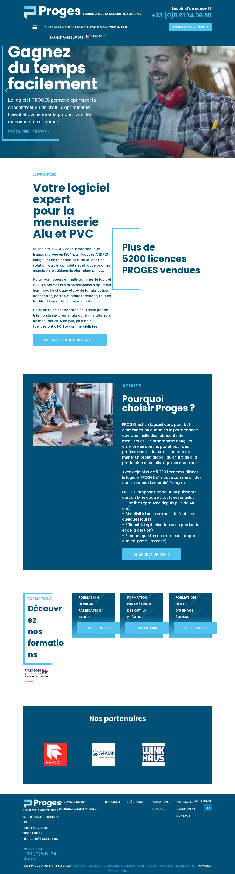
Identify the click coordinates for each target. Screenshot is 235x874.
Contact (183, 816)
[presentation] (38, 754)
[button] (7, 90)
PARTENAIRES (184, 802)
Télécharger (118, 27)
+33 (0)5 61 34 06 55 (181, 15)
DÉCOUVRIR (98, 628)
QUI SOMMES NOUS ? (72, 802)
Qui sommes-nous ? (58, 27)
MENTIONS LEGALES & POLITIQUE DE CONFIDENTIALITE (109, 866)
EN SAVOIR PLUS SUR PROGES (70, 339)
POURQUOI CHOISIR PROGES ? (78, 809)
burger (37, 30)
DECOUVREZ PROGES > (29, 131)
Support (77, 37)
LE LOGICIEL (112, 802)
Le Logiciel (81, 27)
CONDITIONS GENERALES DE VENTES (171, 866)
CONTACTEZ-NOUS (190, 27)
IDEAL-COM (119, 871)
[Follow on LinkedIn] (208, 807)
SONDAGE (158, 809)
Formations (99, 27)
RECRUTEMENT (185, 809)
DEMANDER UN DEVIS (151, 554)
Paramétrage (60, 37)
